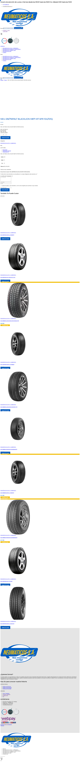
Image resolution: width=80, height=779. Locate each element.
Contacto (4, 52)
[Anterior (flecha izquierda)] (0, 757)
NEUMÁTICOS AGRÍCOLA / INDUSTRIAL (12, 49)
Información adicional (7, 150)
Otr (3, 696)
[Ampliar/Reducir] (0, 756)
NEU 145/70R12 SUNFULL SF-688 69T (7, 364)
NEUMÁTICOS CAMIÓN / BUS (9, 50)
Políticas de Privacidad (7, 688)
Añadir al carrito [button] (5, 238)
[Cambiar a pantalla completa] (2, 756)
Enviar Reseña (5, 189)
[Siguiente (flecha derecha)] (2, 757)
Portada (1, 80)
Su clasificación (3, 176)
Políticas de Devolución (7, 687)
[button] (40, 54)
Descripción (5, 149)
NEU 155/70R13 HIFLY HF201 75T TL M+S (7, 277)
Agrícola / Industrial (6, 694)
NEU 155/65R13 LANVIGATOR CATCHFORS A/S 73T (9, 320)
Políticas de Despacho (7, 686)
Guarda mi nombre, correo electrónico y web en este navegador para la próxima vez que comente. (20, 185)
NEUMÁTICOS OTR (7, 51)
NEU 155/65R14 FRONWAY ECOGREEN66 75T (8, 537)
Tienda (5, 80)
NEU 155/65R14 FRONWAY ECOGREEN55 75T (8, 449)
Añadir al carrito (5, 137)
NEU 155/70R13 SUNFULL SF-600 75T (7, 623)
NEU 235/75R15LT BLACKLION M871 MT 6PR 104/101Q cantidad (4, 131)
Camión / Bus (5, 695)
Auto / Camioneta (6, 693)
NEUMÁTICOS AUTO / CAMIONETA (10, 48)
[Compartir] (3, 756)
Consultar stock (5, 325)
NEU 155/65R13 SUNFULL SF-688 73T (7, 492)
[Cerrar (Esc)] (4, 756)
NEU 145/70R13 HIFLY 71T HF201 (6, 581)
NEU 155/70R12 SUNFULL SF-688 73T (7, 234)
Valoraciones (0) (6, 151)
